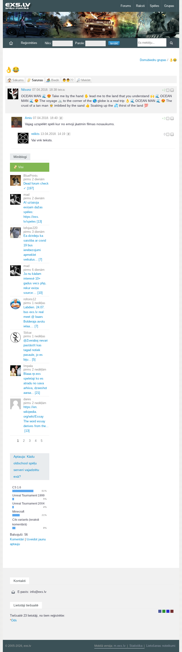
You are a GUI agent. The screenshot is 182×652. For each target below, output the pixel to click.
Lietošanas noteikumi (160, 645)
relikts (35, 134)
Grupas (169, 6)
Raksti (140, 6)
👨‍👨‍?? (67, 80)
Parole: (80, 43)
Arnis (28, 118)
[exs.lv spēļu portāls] (20, 6)
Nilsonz (26, 89)
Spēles (154, 6)
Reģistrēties (29, 43)
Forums (126, 6)
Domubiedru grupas (153, 60)
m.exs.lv (120, 645)
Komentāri (17, 539)
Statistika (135, 645)
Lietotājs (160, 611)
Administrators (172, 611)
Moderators (168, 611)
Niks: (48, 43)
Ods (13, 620)
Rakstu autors (164, 611)
